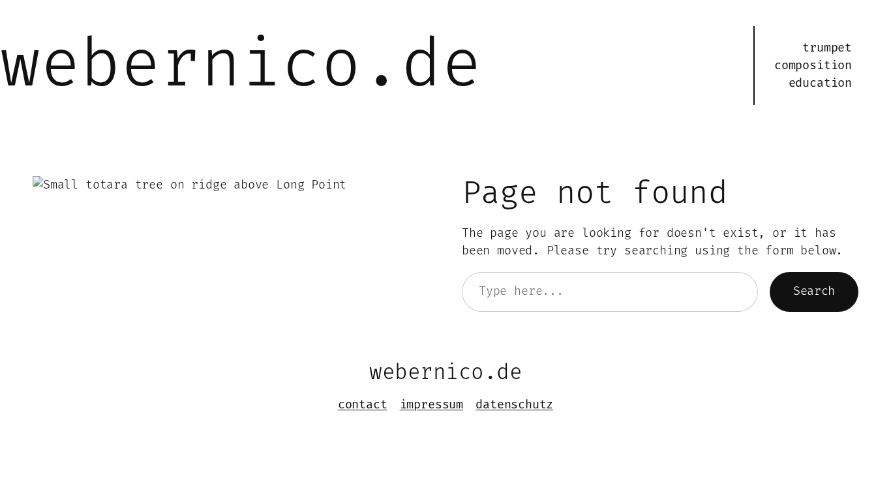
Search (814, 291)
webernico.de (240, 65)
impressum (431, 404)
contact (362, 404)
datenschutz (514, 404)
